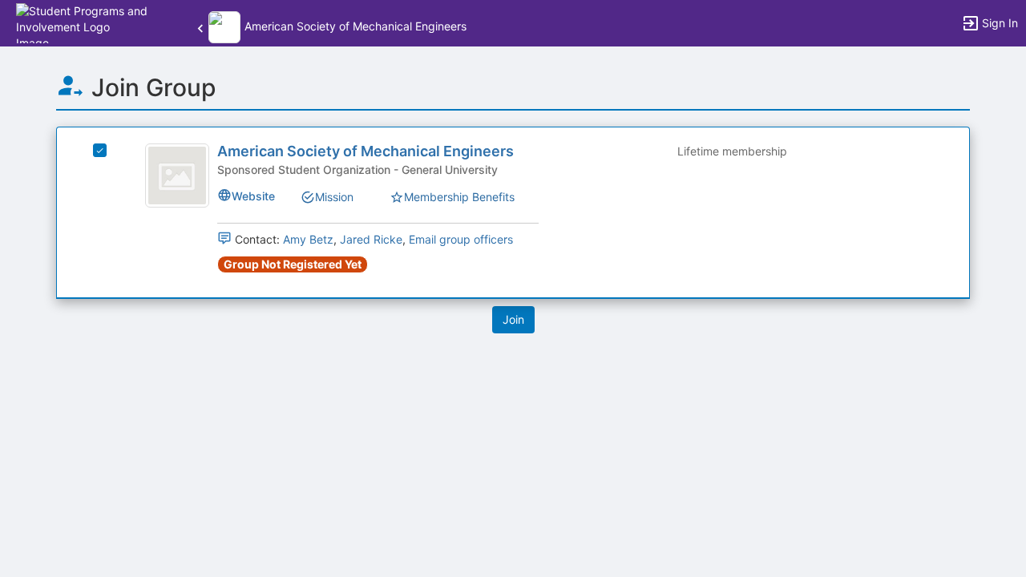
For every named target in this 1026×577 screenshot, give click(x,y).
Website (253, 196)
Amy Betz (308, 239)
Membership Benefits (459, 197)
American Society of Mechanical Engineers (365, 151)
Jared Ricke (371, 239)
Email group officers (461, 239)
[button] (82, 22)
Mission (334, 197)
